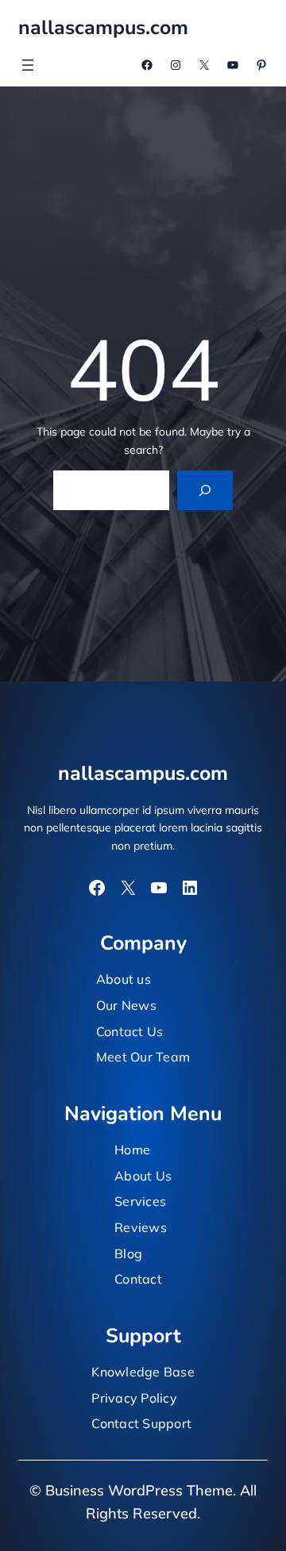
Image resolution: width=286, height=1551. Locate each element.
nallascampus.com (103, 27)
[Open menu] (27, 65)
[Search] (205, 489)
